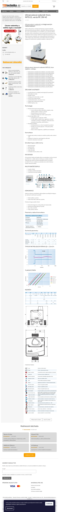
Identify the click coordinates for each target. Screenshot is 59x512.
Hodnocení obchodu (28, 1)
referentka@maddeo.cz (10, 52)
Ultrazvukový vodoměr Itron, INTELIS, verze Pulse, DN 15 (41, 72)
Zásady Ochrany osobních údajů (20, 497)
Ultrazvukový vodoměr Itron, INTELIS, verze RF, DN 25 (40, 76)
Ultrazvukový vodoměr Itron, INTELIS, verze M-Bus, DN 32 (41, 79)
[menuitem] (4, 11)
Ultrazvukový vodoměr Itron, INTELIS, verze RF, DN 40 (40, 84)
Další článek (47, 419)
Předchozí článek (36, 419)
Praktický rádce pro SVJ (37, 497)
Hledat (35, 6)
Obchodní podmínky (35, 489)
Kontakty (33, 487)
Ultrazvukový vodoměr (33, 24)
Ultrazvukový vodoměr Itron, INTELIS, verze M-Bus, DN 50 (41, 85)
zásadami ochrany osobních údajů (24, 474)
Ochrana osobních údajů (36, 491)
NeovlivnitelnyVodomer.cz (50, 497)
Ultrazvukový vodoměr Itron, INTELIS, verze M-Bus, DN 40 (41, 82)
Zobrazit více (29, 455)
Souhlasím (49, 504)
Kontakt (30, 497)
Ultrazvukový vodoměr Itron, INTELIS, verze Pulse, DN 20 (41, 73)
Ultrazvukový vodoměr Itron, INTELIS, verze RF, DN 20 (40, 75)
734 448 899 (7, 54)
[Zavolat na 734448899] (4, 1)
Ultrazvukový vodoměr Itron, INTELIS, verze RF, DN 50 (40, 86)
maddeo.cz (29, 499)
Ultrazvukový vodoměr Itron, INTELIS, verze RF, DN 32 (40, 81)
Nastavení (10, 508)
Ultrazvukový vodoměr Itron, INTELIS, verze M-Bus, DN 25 (41, 78)
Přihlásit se (7, 478)
